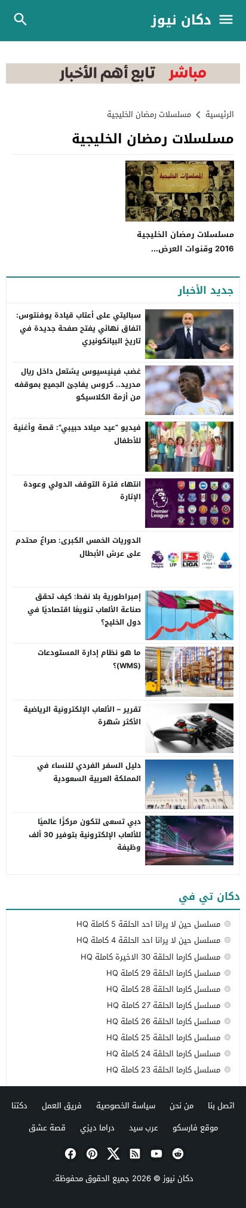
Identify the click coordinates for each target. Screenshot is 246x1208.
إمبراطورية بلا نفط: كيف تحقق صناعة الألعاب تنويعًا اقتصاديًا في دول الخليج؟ (84, 609)
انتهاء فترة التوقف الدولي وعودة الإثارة (82, 491)
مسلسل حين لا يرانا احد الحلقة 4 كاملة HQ (148, 940)
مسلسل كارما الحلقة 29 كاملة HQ (163, 973)
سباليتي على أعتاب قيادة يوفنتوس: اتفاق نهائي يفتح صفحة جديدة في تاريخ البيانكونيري (78, 328)
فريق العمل (62, 1105)
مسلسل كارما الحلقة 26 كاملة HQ (163, 1021)
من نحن (181, 1105)
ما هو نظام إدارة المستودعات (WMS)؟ (89, 659)
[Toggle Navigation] (229, 21)
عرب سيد (143, 1127)
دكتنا (19, 1105)
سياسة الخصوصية (125, 1105)
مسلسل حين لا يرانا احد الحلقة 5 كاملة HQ (148, 924)
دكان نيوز (181, 21)
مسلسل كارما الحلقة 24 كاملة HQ (163, 1053)
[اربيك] (123, 80)
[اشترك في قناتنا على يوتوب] (155, 1153)
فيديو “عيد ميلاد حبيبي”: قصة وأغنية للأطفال (77, 434)
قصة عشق (47, 1127)
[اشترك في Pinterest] (90, 1153)
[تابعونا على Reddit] (176, 1153)
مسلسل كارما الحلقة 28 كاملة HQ (163, 989)
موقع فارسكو (195, 1127)
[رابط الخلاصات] (133, 1153)
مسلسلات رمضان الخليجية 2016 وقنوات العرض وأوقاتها (185, 248)
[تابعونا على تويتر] (112, 1153)
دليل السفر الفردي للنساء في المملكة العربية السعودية (89, 772)
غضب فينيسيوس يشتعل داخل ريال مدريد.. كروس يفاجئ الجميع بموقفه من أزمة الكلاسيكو (77, 384)
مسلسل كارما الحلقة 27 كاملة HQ (163, 1005)
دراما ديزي (97, 1127)
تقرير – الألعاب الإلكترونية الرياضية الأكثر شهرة (82, 716)
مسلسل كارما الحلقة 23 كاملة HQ (163, 1069)
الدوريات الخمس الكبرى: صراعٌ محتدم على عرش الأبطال (78, 547)
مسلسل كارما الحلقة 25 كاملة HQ (163, 1037)
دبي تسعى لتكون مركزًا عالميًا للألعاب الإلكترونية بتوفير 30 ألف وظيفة (85, 834)
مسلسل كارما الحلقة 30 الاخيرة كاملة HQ (150, 956)
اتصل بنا (221, 1105)
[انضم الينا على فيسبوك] (69, 1153)
